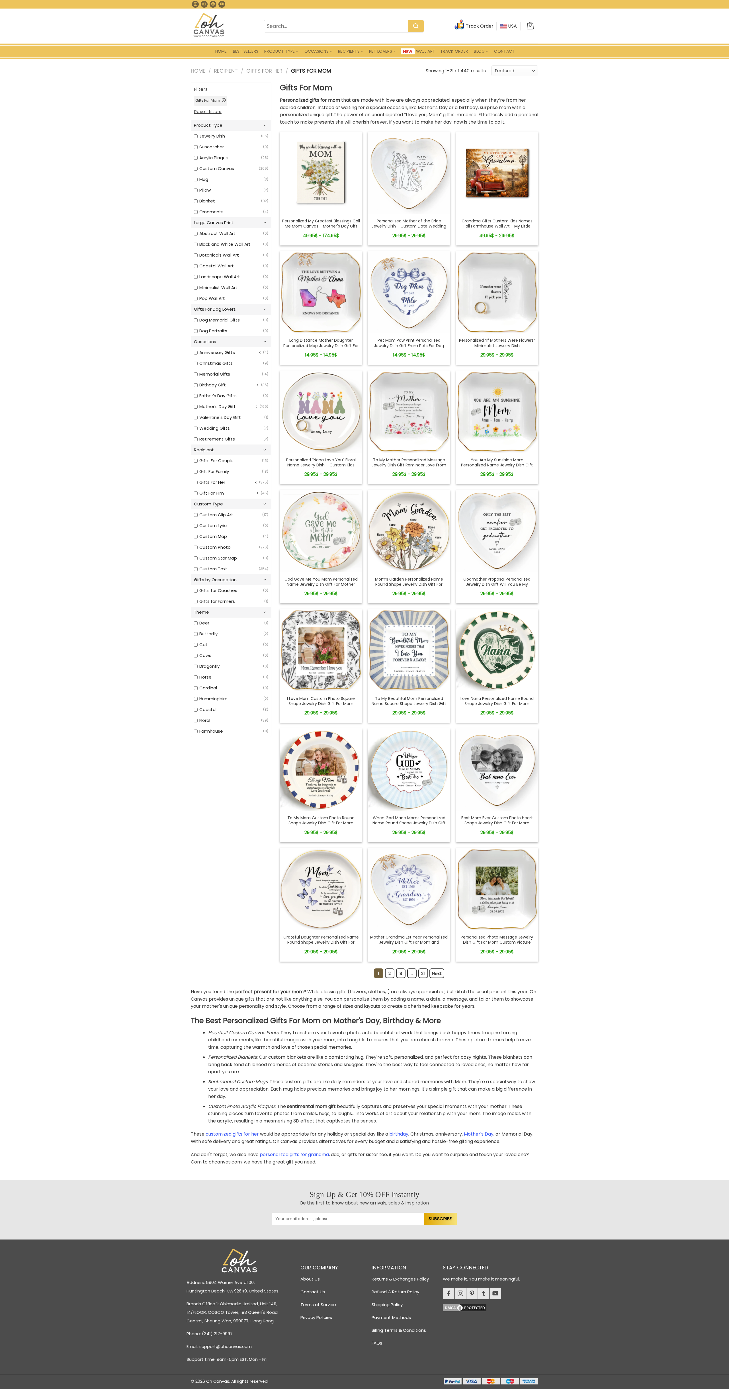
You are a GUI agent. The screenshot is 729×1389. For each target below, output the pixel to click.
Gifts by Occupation (215, 580)
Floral (204, 720)
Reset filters (208, 111)
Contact (504, 51)
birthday (398, 1134)
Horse (205, 677)
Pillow (205, 190)
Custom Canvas (216, 168)
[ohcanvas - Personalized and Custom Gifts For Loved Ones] (209, 26)
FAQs (377, 1343)
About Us (310, 1279)
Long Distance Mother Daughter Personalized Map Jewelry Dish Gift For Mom (321, 345)
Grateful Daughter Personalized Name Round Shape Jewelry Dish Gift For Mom (321, 942)
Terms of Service (318, 1305)
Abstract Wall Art (217, 233)
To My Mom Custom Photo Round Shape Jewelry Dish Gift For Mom (321, 820)
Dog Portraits (213, 331)
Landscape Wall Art (219, 277)
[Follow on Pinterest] (213, 4)
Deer (204, 623)
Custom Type (208, 504)
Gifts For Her (264, 70)
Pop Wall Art (212, 298)
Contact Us (312, 1292)
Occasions (316, 51)
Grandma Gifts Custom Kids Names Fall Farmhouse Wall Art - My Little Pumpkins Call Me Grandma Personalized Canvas (497, 228)
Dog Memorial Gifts (219, 320)
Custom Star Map (218, 558)
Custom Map (213, 536)
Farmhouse (211, 731)
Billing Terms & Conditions (399, 1330)
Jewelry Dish (212, 136)
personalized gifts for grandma (294, 1154)
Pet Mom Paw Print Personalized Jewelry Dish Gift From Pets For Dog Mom (409, 345)
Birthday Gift (212, 385)
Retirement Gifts (217, 439)
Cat (203, 645)
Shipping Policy (387, 1305)
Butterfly (208, 634)
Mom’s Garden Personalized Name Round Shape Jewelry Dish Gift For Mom (409, 584)
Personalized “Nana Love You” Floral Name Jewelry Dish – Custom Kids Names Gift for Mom (321, 465)
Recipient (226, 70)
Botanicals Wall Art (219, 255)
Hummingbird (213, 699)
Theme (201, 612)
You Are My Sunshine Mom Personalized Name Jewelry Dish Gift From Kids (497, 465)
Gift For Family (214, 471)
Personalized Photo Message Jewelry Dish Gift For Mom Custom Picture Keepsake (497, 942)
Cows (205, 655)
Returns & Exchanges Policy (400, 1279)
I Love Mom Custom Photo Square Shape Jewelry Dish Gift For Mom (321, 701)
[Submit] (416, 26)
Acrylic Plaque (213, 158)
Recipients (349, 51)
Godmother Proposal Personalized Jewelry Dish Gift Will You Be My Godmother (497, 584)
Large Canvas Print (214, 223)
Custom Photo (215, 547)
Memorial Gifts (214, 374)
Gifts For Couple (216, 461)
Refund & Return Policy (395, 1292)
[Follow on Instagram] (195, 4)
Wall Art (425, 51)
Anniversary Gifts (217, 352)
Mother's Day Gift (217, 406)
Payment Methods (391, 1317)
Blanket (207, 201)
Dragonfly (209, 666)
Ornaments (211, 212)
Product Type (279, 51)
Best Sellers (245, 51)
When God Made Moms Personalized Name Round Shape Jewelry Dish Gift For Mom (409, 823)
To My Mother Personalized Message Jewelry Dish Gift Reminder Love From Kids (409, 465)
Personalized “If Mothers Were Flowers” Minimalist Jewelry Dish (497, 343)
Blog (479, 51)
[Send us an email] (204, 4)
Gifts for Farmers (217, 601)
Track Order (454, 51)
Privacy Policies (316, 1317)
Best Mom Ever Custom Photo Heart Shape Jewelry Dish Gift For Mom (497, 820)
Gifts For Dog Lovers (215, 309)
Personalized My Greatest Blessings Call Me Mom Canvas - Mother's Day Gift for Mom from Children (321, 226)
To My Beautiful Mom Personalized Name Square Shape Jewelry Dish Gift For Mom (409, 704)
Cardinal (208, 688)
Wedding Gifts (214, 428)
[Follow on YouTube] (221, 4)
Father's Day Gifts (218, 396)
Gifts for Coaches (218, 590)
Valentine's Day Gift (220, 417)
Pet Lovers (380, 51)
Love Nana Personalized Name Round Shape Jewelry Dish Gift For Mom (497, 701)
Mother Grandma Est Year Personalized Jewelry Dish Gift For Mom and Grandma (409, 942)
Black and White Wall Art (225, 244)
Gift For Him (211, 493)
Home (221, 51)
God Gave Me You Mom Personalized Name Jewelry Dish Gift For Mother (321, 582)
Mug (203, 179)
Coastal (207, 709)
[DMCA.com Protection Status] (492, 1306)
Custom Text (213, 569)
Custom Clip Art (216, 515)
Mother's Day (478, 1134)
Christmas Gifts (216, 363)
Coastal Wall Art (216, 266)
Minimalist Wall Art (218, 287)
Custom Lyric (213, 525)
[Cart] (530, 26)
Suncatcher (211, 147)
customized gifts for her (232, 1134)
